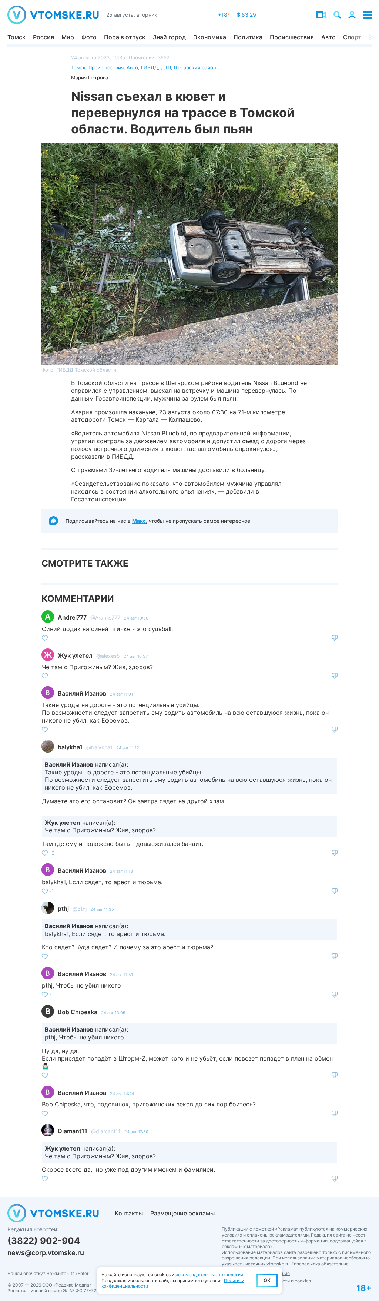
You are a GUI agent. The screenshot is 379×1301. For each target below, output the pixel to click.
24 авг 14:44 (122, 1093)
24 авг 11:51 (121, 974)
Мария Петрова (89, 77)
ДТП (166, 67)
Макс (139, 521)
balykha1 (70, 747)
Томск (16, 37)
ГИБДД (149, 67)
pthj (63, 908)
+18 (223, 14)
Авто (328, 37)
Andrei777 (72, 617)
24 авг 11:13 (121, 871)
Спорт (352, 37)
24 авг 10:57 (136, 656)
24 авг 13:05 (113, 1012)
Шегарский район (195, 67)
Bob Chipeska (77, 1012)
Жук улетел (75, 655)
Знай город (169, 37)
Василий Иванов (82, 693)
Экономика (209, 37)
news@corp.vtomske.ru (45, 1253)
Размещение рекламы (182, 1213)
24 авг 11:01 (121, 694)
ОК (267, 1280)
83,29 (246, 14)
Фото (89, 37)
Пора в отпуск (124, 37)
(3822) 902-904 (43, 1240)
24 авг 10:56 (136, 618)
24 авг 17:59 (136, 1131)
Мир (67, 37)
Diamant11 (72, 1131)
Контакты (129, 1213)
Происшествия (292, 37)
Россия (43, 37)
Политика (248, 37)
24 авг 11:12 (127, 747)
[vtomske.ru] (53, 15)
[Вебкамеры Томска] (321, 14)
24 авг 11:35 (102, 909)
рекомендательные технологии (209, 1274)
